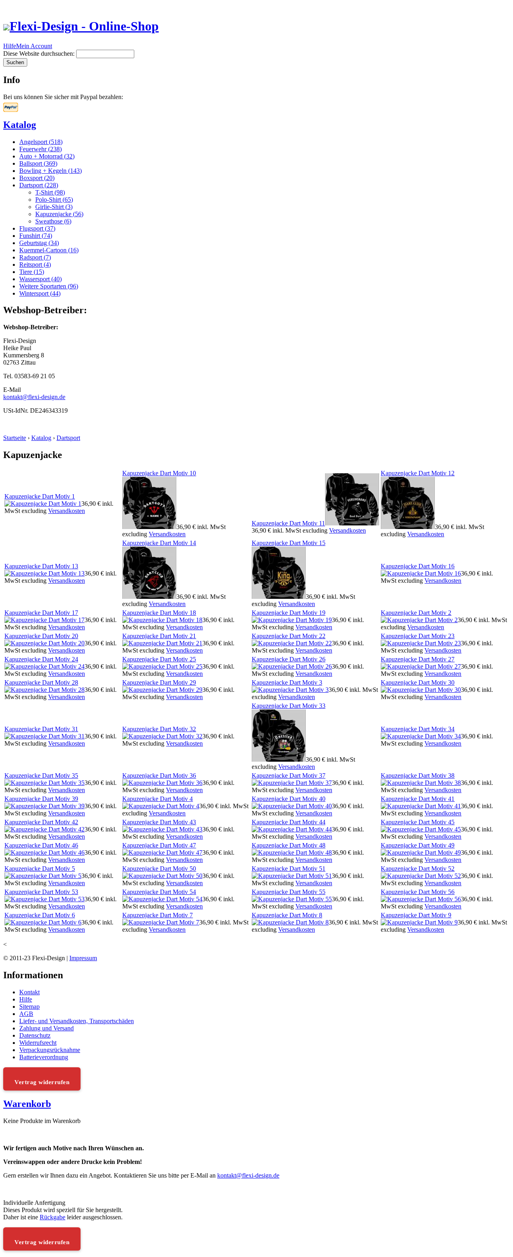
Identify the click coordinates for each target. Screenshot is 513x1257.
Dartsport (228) (38, 185)
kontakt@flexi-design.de (34, 396)
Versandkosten (66, 510)
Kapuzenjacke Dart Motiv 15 (288, 542)
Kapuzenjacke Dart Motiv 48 (288, 845)
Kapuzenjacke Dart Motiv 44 (288, 822)
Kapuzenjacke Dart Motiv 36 (159, 775)
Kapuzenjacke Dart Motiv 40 (288, 798)
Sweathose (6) (53, 221)
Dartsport (68, 437)
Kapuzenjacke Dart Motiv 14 (159, 542)
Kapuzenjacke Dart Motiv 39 (41, 798)
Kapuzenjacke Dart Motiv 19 (288, 612)
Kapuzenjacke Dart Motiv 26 (288, 659)
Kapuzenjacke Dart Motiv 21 (159, 636)
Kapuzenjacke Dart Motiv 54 (159, 891)
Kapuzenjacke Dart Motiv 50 (159, 868)
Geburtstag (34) (39, 242)
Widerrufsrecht (38, 1042)
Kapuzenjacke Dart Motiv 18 (159, 612)
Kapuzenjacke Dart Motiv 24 (41, 659)
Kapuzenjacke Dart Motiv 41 (417, 798)
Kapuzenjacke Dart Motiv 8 (287, 915)
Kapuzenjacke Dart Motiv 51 (288, 868)
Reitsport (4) (35, 264)
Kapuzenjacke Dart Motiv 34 (417, 729)
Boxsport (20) (37, 177)
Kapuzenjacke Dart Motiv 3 (287, 682)
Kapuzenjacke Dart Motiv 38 (417, 775)
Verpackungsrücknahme (49, 1049)
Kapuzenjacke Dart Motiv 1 (39, 496)
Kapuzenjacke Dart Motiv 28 (41, 682)
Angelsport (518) (41, 141)
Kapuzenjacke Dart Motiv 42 (41, 822)
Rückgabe (52, 1217)
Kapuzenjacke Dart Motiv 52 (417, 868)
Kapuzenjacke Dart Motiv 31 (41, 729)
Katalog (19, 125)
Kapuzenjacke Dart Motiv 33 (288, 705)
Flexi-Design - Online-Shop (84, 26)
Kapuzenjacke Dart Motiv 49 (417, 845)
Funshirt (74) (35, 235)
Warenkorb (27, 1104)
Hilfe (9, 46)
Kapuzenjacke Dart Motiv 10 (159, 473)
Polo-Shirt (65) (54, 199)
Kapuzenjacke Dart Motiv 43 (159, 822)
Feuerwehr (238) (40, 149)
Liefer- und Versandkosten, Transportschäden (76, 1021)
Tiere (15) (31, 271)
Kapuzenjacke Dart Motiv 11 (288, 523)
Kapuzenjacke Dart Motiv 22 (288, 636)
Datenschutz (34, 1035)
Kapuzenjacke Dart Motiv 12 (417, 473)
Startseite (14, 437)
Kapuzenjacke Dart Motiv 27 (417, 659)
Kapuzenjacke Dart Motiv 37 (288, 775)
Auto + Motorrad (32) (47, 156)
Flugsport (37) (37, 228)
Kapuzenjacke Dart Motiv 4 (157, 798)
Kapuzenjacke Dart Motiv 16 (417, 566)
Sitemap (29, 1006)
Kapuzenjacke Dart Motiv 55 (288, 891)
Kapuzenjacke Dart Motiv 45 (417, 822)
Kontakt (29, 992)
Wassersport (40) (40, 279)
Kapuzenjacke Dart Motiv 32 (159, 729)
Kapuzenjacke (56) (59, 214)
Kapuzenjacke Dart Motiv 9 (416, 915)
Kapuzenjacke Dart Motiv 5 (39, 868)
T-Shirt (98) (50, 192)
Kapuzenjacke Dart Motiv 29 (159, 682)
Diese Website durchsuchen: (39, 53)
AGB (26, 1013)
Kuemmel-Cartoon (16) (49, 250)
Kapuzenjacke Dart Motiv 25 (159, 659)
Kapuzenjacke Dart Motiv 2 (416, 612)
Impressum (83, 958)
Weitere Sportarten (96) (48, 286)
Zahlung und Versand (46, 1028)
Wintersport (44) (40, 293)
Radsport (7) (35, 257)
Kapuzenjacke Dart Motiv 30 (417, 682)
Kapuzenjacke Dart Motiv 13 (41, 566)
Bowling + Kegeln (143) (50, 170)
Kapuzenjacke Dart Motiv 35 (41, 775)
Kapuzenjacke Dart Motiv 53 (41, 891)
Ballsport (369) (38, 163)
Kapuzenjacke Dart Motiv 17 (41, 612)
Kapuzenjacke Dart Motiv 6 (39, 915)
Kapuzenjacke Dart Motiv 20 (41, 636)
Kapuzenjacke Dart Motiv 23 (417, 636)
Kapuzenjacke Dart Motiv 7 (157, 915)
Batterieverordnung (43, 1057)
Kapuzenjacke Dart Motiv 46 (41, 845)
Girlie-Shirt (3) (54, 206)
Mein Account (34, 46)
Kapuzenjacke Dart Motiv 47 (159, 845)
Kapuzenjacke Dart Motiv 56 (417, 891)
